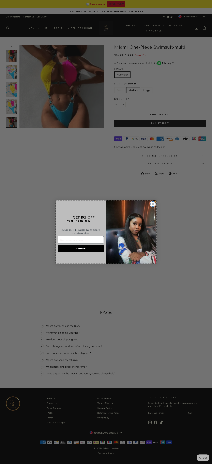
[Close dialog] (152, 204)
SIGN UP (81, 248)
